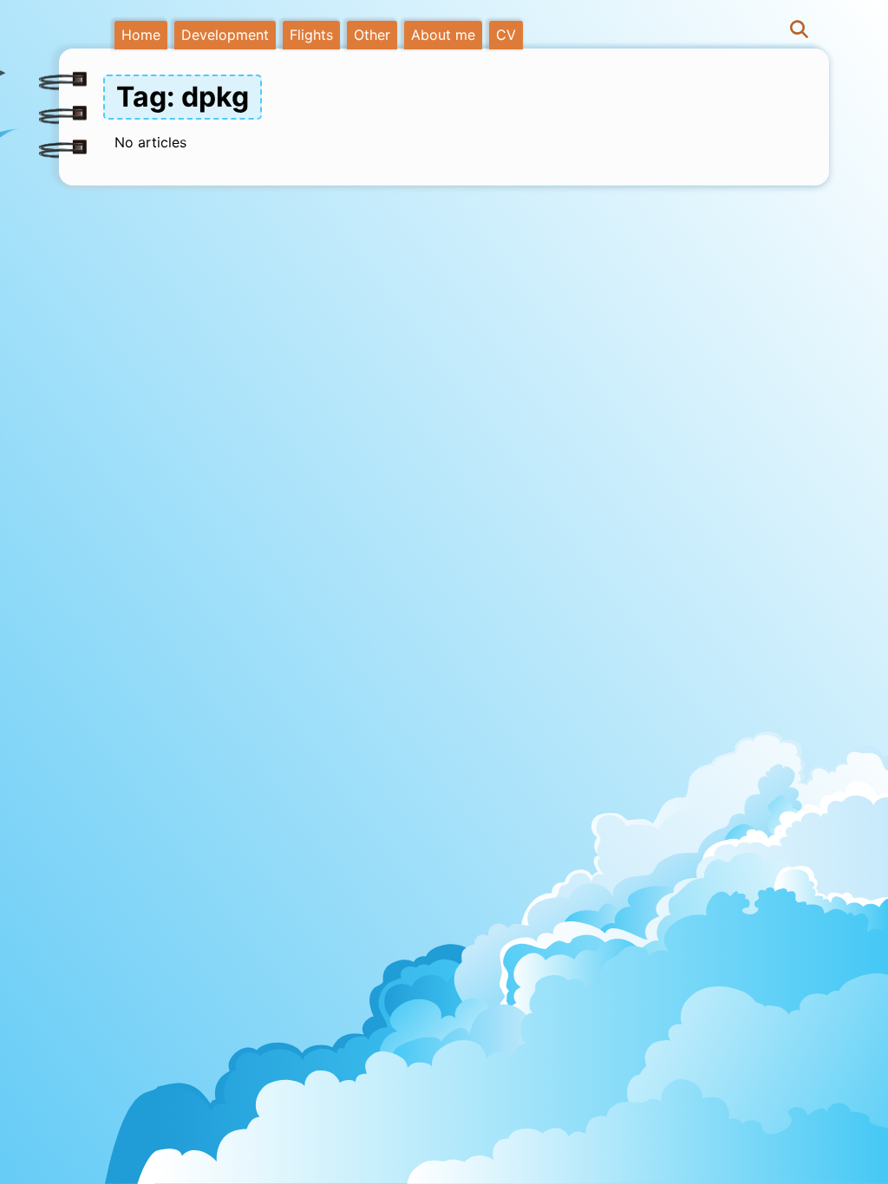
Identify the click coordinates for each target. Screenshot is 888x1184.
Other (372, 34)
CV (506, 34)
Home (140, 34)
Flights (311, 34)
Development (225, 34)
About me (443, 34)
